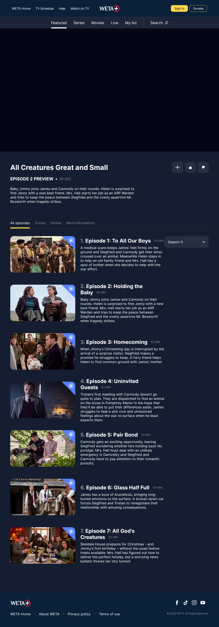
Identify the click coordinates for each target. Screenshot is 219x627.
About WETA (49, 614)
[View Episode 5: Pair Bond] (42, 448)
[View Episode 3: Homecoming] (42, 351)
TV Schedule (45, 8)
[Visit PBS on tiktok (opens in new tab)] (185, 603)
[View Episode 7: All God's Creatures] (42, 545)
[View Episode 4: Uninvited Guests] (42, 400)
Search (157, 23)
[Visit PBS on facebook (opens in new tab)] (177, 603)
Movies (97, 23)
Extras (40, 223)
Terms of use (109, 614)
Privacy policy (79, 614)
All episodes (20, 223)
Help (62, 8)
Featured (59, 23)
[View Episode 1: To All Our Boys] (42, 254)
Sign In (179, 8)
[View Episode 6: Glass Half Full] (42, 497)
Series (79, 23)
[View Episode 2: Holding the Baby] (42, 303)
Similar (55, 223)
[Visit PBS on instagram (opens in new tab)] (194, 603)
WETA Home (21, 8)
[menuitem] (21, 8)
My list (131, 23)
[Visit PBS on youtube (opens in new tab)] (202, 603)
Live (114, 23)
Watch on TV (80, 8)
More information (81, 223)
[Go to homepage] (109, 8)
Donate (198, 8)
